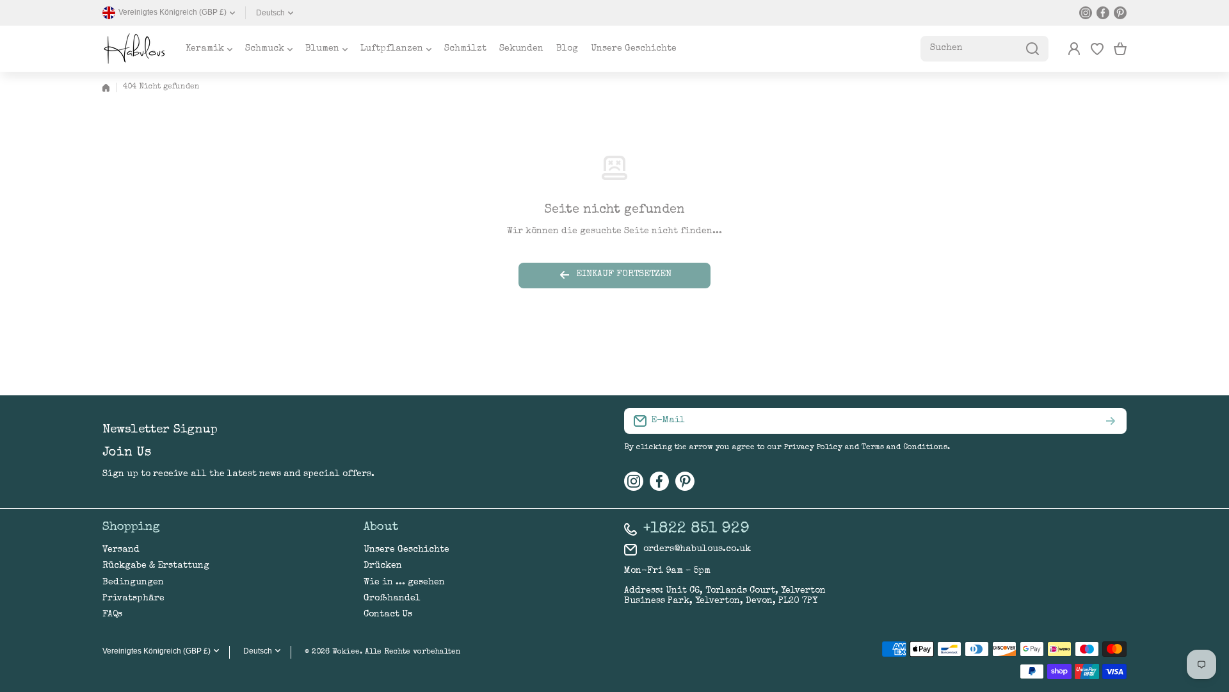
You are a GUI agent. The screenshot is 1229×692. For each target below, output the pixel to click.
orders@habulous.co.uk (697, 549)
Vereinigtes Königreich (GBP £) (156, 651)
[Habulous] (134, 48)
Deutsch (270, 12)
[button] (1120, 48)
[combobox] (984, 49)
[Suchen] (1032, 49)
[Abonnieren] (1111, 421)
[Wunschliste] (1097, 48)
